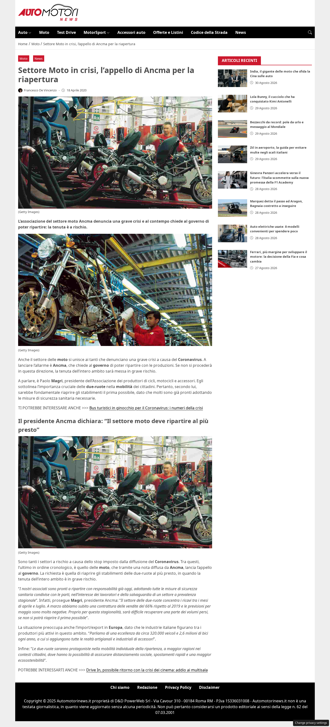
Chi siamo (119, 687)
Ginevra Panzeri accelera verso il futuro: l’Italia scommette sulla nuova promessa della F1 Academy (279, 177)
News (240, 32)
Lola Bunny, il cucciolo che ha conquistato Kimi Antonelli (272, 99)
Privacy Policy (178, 687)
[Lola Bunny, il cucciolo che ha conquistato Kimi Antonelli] (232, 103)
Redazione (147, 687)
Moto (44, 32)
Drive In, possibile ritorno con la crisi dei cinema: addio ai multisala (147, 670)
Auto (23, 32)
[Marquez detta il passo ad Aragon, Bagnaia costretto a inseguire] (232, 208)
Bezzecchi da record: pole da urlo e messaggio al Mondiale (277, 124)
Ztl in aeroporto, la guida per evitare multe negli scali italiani (278, 150)
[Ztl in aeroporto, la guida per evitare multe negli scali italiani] (232, 154)
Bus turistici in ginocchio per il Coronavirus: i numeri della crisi (146, 408)
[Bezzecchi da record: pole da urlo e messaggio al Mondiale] (232, 129)
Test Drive (66, 32)
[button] (310, 32)
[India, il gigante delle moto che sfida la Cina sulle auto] (232, 78)
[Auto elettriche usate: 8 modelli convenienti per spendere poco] (232, 233)
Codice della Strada (209, 32)
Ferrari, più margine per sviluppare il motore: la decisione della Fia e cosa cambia (278, 257)
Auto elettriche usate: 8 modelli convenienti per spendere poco (274, 229)
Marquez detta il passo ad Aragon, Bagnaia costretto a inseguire (276, 203)
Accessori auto (131, 32)
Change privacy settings (311, 723)
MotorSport (95, 32)
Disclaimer (209, 687)
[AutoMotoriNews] (48, 12)
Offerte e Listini (168, 32)
